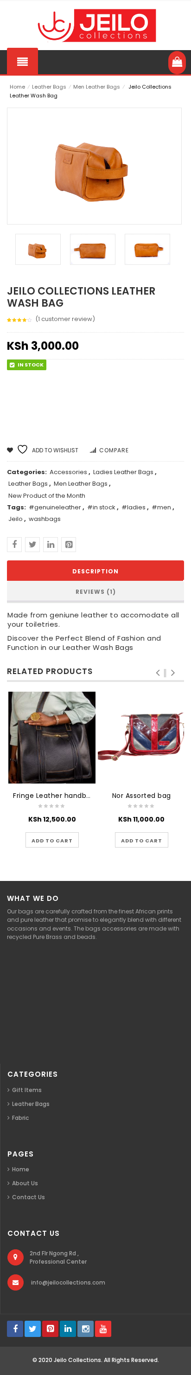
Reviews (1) (96, 592)
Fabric (20, 1118)
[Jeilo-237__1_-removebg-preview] (38, 249)
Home (17, 86)
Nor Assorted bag (141, 795)
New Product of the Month (46, 495)
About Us (25, 1183)
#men (161, 507)
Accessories (68, 472)
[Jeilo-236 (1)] (92, 249)
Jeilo (15, 518)
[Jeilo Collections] (95, 25)
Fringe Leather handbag (54, 795)
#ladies (133, 507)
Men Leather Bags (96, 86)
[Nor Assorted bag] (141, 738)
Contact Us (28, 1197)
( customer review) (65, 319)
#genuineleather (55, 507)
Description (95, 571)
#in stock (101, 507)
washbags (45, 518)
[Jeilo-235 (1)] (147, 249)
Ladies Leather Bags (123, 472)
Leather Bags (49, 86)
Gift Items (27, 1090)
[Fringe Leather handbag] (52, 738)
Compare (114, 450)
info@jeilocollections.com (68, 1282)
